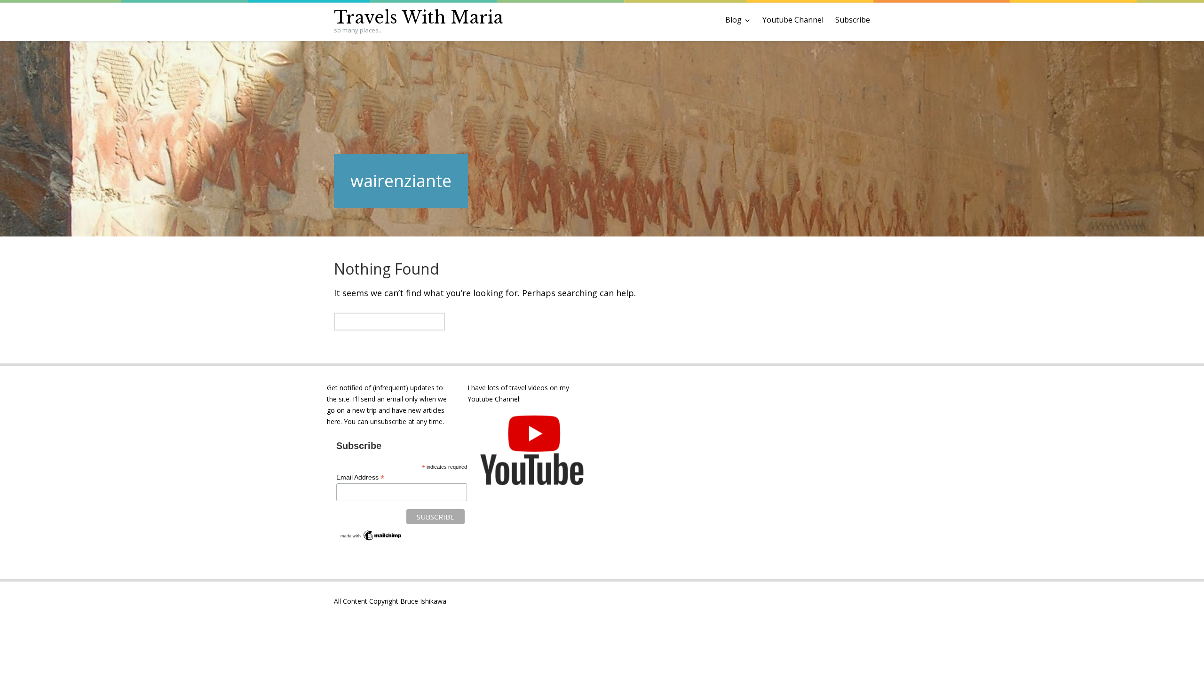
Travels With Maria (418, 17)
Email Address (360, 477)
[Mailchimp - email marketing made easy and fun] (371, 539)
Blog (733, 20)
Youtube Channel (793, 20)
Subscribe (852, 20)
